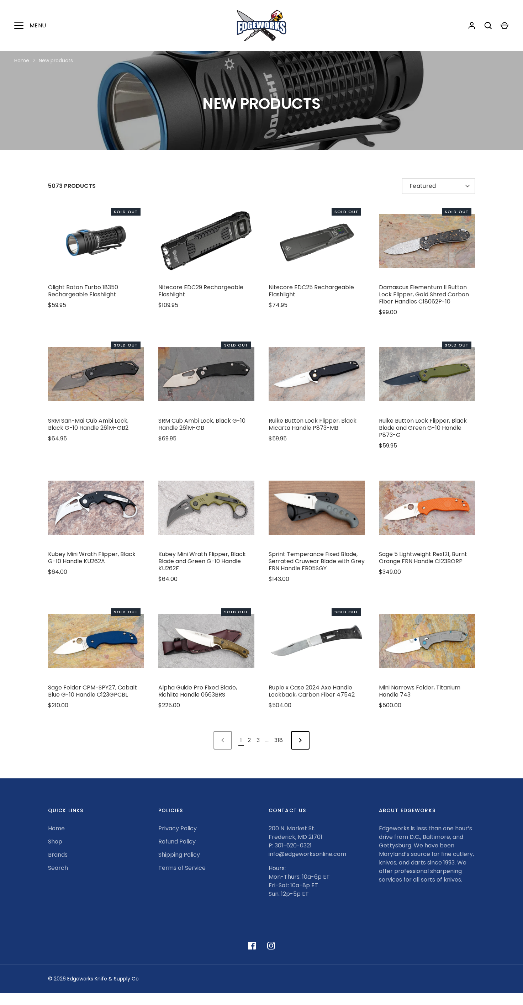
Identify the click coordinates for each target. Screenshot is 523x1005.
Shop (55, 841)
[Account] (472, 25)
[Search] (488, 25)
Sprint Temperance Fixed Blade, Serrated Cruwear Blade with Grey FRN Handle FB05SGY (317, 561)
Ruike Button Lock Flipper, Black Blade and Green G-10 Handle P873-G (423, 428)
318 (278, 740)
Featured (423, 186)
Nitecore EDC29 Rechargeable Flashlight (200, 290)
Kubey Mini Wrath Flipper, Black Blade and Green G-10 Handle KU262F (202, 561)
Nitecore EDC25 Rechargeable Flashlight (311, 290)
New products (56, 60)
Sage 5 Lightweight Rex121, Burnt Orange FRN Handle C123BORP (423, 557)
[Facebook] (252, 945)
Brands (58, 855)
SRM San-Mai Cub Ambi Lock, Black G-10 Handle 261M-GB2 (88, 424)
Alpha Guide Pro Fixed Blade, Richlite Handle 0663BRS (197, 691)
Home (21, 60)
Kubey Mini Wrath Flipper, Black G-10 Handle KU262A (92, 557)
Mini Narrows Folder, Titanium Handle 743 (419, 691)
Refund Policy (177, 841)
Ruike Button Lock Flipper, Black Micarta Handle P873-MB (312, 424)
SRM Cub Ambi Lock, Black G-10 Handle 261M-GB (201, 424)
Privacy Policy (177, 828)
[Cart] (504, 25)
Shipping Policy (179, 855)
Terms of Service (182, 868)
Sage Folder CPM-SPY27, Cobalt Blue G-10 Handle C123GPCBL (92, 691)
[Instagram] (271, 945)
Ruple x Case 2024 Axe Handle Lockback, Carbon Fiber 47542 (312, 691)
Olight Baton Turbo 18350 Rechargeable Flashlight (83, 290)
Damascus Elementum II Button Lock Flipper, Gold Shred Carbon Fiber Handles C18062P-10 (424, 294)
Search (58, 868)
